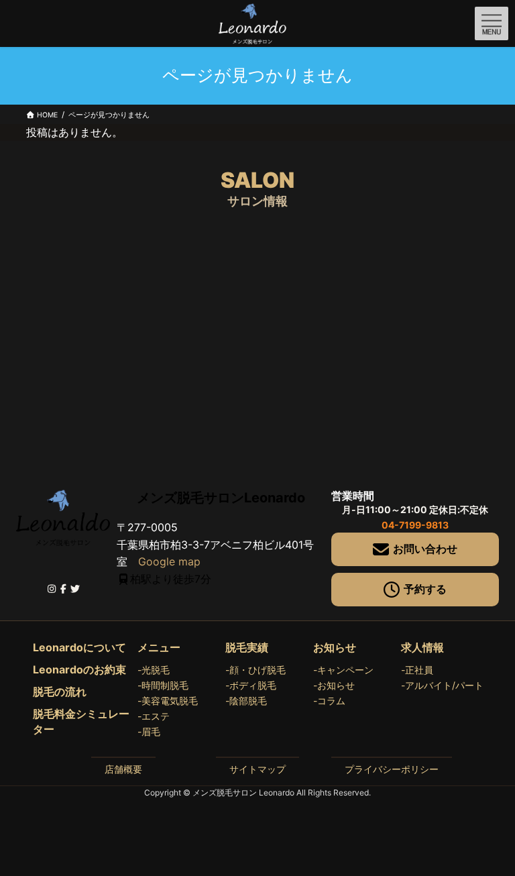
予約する (425, 589)
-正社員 (417, 669)
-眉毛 (148, 731)
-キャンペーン (343, 669)
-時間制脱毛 (162, 685)
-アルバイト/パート (442, 685)
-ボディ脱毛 (250, 685)
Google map (169, 561)
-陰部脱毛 (246, 700)
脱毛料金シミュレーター (81, 721)
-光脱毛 (153, 669)
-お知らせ (334, 685)
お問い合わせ (425, 548)
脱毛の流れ (60, 691)
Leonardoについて (79, 647)
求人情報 (422, 647)
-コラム (329, 700)
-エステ (153, 716)
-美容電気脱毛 (167, 700)
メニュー (158, 647)
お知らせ (334, 647)
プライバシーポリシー (392, 769)
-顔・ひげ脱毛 (255, 669)
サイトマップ (257, 769)
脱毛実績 (246, 647)
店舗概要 (123, 769)
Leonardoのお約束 (79, 669)
